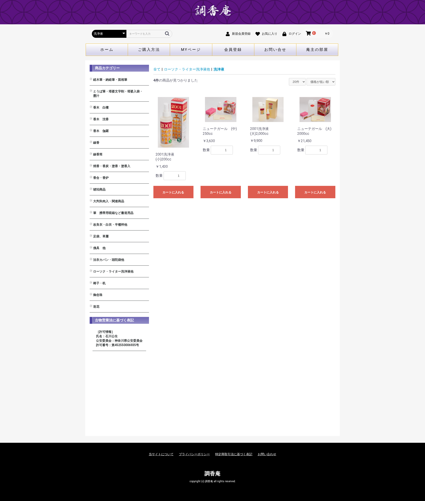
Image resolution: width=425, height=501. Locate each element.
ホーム (107, 49)
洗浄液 (219, 69)
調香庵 (212, 474)
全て (156, 69)
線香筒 (97, 154)
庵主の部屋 (317, 49)
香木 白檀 (101, 107)
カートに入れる (173, 192)
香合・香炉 (101, 177)
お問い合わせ (267, 454)
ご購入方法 (149, 49)
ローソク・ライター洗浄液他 (113, 271)
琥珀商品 (99, 189)
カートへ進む (229, 255)
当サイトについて (161, 454)
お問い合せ (275, 49)
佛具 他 (99, 248)
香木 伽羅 (101, 131)
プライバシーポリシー (194, 454)
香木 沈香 (101, 119)
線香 (96, 142)
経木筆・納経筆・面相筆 (110, 79)
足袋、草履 (101, 236)
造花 (96, 306)
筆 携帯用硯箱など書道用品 (113, 213)
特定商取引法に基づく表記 (233, 454)
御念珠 (97, 295)
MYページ (191, 49)
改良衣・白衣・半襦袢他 (110, 224)
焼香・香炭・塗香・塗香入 (111, 166)
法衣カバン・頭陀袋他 (108, 259)
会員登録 (233, 49)
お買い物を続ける (199, 255)
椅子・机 (99, 283)
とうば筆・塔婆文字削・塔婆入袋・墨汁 (118, 93)
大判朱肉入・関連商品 (108, 201)
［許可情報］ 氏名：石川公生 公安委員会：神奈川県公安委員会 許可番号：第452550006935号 (119, 338)
